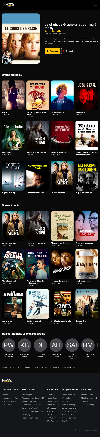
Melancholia (7, 152)
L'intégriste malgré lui (61, 321)
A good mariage (9, 193)
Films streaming (68, 404)
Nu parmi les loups (83, 193)
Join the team (8, 404)
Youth (4, 112)
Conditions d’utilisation (31, 408)
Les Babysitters (82, 281)
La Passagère (57, 112)
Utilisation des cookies (31, 404)
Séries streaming (69, 408)
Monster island (9, 281)
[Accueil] (9, 4)
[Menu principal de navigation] (95, 4)
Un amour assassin (84, 243)
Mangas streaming (69, 418)
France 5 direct (53, 404)
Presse (5, 395)
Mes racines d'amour (60, 243)
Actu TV (65, 421)
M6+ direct (51, 408)
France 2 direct (53, 398)
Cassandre (80, 321)
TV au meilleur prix (88, 404)
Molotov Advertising (10, 401)
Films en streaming (52, 34)
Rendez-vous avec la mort (36, 113)
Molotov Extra (87, 395)
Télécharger (27, 414)
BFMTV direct (52, 421)
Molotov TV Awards (70, 414)
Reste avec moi (33, 321)
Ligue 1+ (84, 401)
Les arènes (7, 321)
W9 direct (51, 414)
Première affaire (59, 152)
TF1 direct (51, 395)
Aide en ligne (27, 395)
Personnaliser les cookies (32, 411)
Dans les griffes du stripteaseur (35, 282)
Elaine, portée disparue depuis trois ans (86, 153)
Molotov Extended (89, 398)
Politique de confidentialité (33, 398)
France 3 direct (53, 401)
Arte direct (51, 411)
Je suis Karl (80, 112)
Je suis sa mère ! (58, 193)
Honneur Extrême (59, 281)
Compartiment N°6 (35, 193)
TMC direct (51, 418)
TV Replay (66, 398)
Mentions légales (29, 401)
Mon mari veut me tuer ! (37, 152)
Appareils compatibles (31, 418)
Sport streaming (69, 411)
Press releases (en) (10, 398)
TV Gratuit (66, 401)
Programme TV (68, 395)
